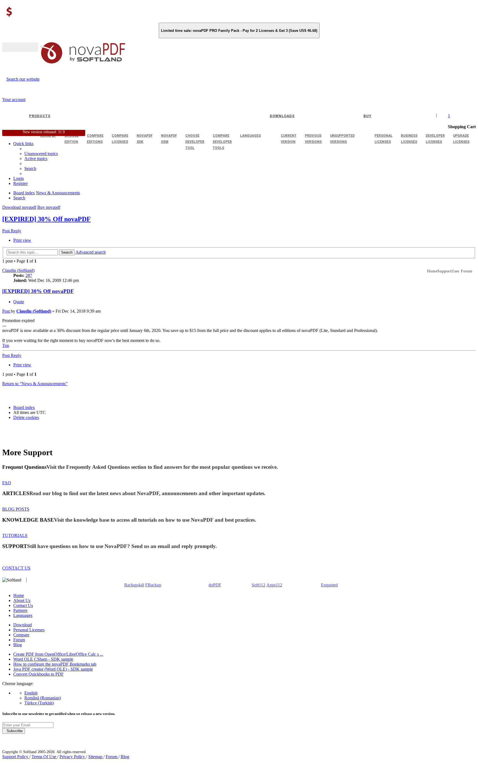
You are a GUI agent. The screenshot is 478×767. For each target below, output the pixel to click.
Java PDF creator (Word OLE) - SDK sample (53, 669)
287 (28, 275)
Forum (19, 639)
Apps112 (274, 585)
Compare (21, 634)
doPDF (215, 585)
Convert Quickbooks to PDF (38, 674)
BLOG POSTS (15, 509)
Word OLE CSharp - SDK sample (43, 659)
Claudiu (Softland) (18, 270)
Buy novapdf (48, 207)
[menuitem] (35, 158)
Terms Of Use (44, 756)
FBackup (153, 585)
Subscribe (13, 731)
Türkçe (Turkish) (39, 703)
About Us (21, 600)
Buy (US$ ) (20, 47)
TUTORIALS (14, 535)
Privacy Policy (72, 756)
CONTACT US (16, 568)
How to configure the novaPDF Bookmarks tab (54, 664)
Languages (22, 615)
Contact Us (23, 605)
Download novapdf (19, 207)
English (31, 693)
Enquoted (329, 585)
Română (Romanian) (42, 698)
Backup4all (134, 585)
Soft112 (258, 585)
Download (22, 624)
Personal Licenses (29, 629)
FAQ (6, 482)
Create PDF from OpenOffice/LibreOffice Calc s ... (58, 654)
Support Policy (15, 756)
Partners (20, 610)
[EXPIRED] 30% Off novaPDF (46, 219)
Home (18, 595)
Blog (17, 644)
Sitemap (95, 756)
